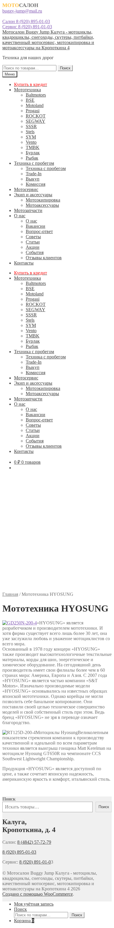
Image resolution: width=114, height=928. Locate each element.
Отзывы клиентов (44, 257)
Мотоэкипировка (43, 199)
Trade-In (34, 173)
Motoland (35, 105)
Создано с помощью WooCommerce (37, 894)
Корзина (24, 920)
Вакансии (35, 226)
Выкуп (32, 178)
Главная (10, 594)
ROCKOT (36, 115)
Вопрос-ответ (39, 231)
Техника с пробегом (34, 163)
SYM (31, 136)
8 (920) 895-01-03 (19, 852)
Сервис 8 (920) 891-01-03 (27, 26)
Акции (32, 247)
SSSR (31, 126)
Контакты (24, 262)
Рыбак (32, 157)
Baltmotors (36, 94)
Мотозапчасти (28, 210)
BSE (30, 100)
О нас (19, 215)
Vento (31, 142)
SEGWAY (35, 121)
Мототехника (27, 89)
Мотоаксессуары (42, 205)
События (35, 252)
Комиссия (35, 184)
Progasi (32, 110)
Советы (33, 236)
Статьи (33, 241)
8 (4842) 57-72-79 (34, 842)
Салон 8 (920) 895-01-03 (26, 21)
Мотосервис (26, 189)
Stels (30, 131)
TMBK (32, 147)
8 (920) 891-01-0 (35, 861)
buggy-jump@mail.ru (22, 10)
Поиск (65, 68)
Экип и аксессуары (33, 194)
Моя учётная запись (33, 903)
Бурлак (33, 152)
